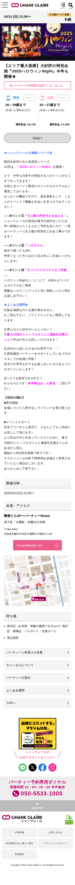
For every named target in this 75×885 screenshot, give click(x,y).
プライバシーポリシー (55, 843)
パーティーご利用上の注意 (24, 652)
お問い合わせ (55, 832)
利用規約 (19, 854)
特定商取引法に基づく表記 (19, 843)
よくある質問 (15, 690)
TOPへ (11, 703)
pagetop (37, 807)
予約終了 (37, 138)
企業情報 (19, 832)
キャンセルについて (20, 665)
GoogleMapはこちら (30, 545)
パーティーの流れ (18, 677)
